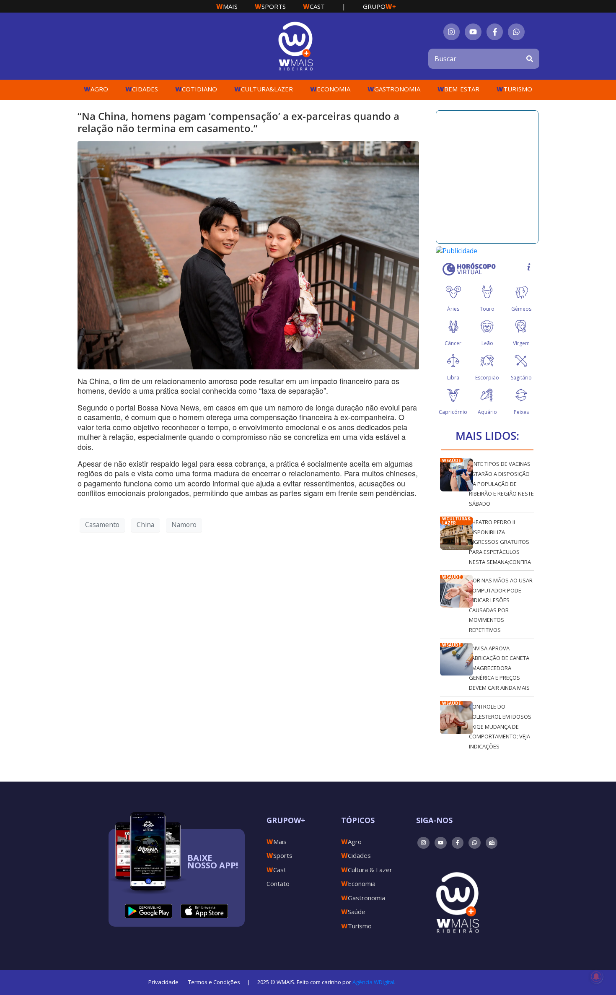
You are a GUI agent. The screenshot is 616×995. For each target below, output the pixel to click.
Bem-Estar (458, 89)
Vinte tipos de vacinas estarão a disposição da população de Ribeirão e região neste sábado (501, 483)
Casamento (102, 524)
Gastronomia (394, 89)
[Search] (529, 59)
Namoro (184, 524)
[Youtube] (473, 31)
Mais (227, 6)
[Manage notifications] (596, 976)
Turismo (514, 89)
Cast (314, 6)
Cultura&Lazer (263, 89)
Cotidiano (196, 89)
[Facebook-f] (495, 31)
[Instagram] (451, 31)
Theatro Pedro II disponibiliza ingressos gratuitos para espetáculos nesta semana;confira (500, 541)
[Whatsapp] (516, 31)
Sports (270, 6)
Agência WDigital (373, 982)
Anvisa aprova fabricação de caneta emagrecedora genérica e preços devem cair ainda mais (499, 667)
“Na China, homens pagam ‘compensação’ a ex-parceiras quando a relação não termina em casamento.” (238, 122)
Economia (330, 89)
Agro (96, 89)
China (145, 524)
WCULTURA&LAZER (456, 521)
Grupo (379, 6)
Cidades (141, 89)
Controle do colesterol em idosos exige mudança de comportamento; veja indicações (500, 726)
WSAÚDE (451, 460)
